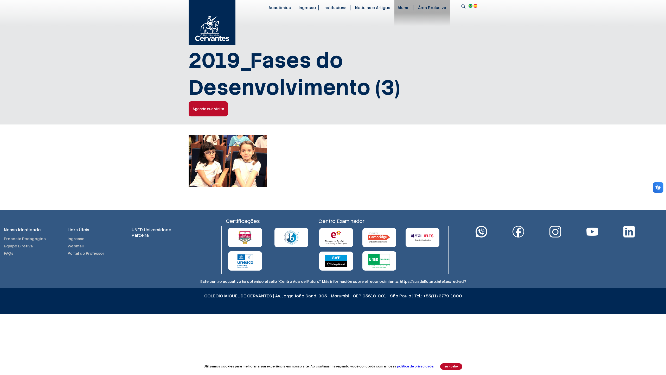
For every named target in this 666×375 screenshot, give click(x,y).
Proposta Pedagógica (25, 238)
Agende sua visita (208, 109)
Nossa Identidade (22, 230)
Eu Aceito (451, 366)
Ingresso (307, 7)
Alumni (404, 7)
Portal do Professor (86, 253)
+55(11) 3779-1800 (442, 296)
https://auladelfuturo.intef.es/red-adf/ (433, 281)
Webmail (76, 246)
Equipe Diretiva (18, 246)
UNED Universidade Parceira (151, 232)
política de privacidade (415, 366)
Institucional (335, 7)
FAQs (8, 253)
